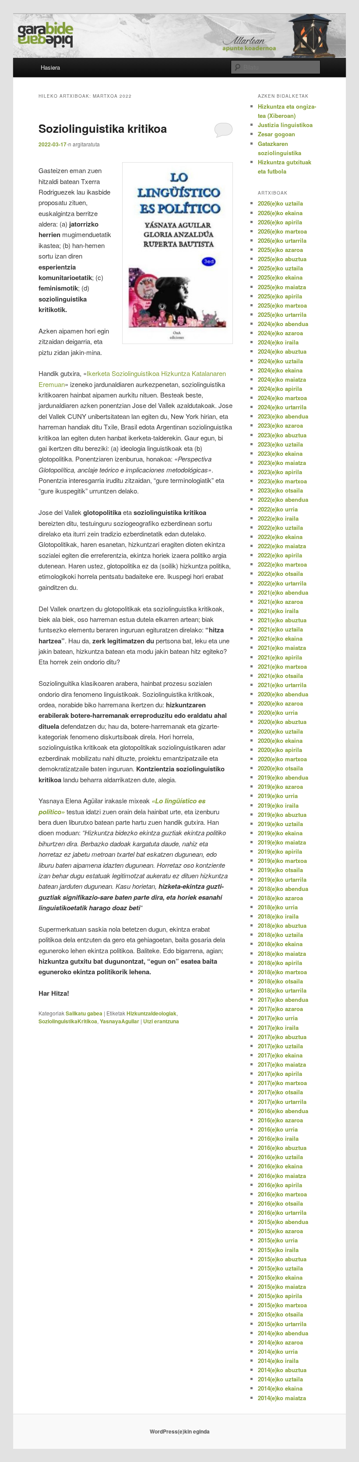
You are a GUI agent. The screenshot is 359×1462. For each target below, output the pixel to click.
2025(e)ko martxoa (282, 305)
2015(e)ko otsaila (280, 1314)
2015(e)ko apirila (280, 1296)
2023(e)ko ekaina (280, 453)
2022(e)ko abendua (283, 499)
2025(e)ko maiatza (282, 287)
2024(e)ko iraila (278, 342)
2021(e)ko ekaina (280, 638)
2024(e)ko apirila (280, 388)
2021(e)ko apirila (280, 657)
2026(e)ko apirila (280, 222)
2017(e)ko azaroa (280, 1008)
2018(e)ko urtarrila (282, 990)
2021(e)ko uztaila (280, 629)
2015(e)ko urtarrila (282, 1324)
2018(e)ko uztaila (280, 934)
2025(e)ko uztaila (280, 268)
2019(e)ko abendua (283, 777)
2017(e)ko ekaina (280, 1055)
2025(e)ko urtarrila (282, 314)
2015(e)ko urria (278, 1240)
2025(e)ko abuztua (282, 259)
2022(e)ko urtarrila (282, 583)
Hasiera (50, 67)
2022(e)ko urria (278, 509)
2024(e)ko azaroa (280, 333)
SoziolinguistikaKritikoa (68, 1021)
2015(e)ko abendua (283, 1221)
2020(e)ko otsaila (280, 768)
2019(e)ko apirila (280, 851)
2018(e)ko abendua (283, 888)
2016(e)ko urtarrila (282, 1212)
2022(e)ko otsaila (280, 573)
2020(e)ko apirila (280, 749)
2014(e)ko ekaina (280, 1388)
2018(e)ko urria (278, 907)
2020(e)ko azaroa (280, 703)
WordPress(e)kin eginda (180, 1431)
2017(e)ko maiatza (282, 1064)
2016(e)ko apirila (280, 1185)
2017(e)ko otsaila (280, 1092)
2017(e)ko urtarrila (282, 1101)
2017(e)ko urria (278, 1018)
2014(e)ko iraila (278, 1360)
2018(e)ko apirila (280, 962)
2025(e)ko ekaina (280, 277)
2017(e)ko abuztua (282, 1037)
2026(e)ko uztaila (280, 203)
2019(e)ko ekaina (280, 833)
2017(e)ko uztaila (280, 1046)
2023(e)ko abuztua (282, 435)
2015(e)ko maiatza (282, 1286)
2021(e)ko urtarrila (282, 685)
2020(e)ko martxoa (282, 759)
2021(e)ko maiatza (282, 647)
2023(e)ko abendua (283, 416)
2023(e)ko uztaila (280, 444)
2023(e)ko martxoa (282, 481)
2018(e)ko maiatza (282, 953)
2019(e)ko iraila (278, 805)
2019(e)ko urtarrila (282, 879)
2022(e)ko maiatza (282, 546)
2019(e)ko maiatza (282, 842)
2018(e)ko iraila (278, 916)
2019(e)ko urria (278, 795)
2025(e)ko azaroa (280, 249)
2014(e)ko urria (278, 1351)
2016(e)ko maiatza (282, 1175)
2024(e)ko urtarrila (282, 407)
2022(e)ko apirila (280, 555)
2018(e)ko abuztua (282, 925)
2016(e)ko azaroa (280, 1120)
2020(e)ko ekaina (280, 740)
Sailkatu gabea (84, 1013)
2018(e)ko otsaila (280, 981)
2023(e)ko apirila (280, 472)
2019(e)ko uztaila (280, 824)
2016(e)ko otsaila (280, 1203)
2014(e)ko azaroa (280, 1342)
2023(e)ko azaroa (280, 425)
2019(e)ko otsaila (280, 870)
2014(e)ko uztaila (280, 1379)
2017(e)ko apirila (280, 1073)
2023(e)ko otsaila (280, 490)
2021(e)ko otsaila (280, 675)
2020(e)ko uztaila (280, 731)
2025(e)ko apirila (280, 296)
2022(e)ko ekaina (280, 536)
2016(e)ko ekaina (280, 1166)
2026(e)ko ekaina (280, 213)
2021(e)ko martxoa (282, 666)
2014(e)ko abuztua (282, 1370)
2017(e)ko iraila (278, 1027)
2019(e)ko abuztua (282, 814)
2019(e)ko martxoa (282, 860)
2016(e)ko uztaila (280, 1157)
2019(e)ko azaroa (280, 786)
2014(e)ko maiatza (282, 1398)
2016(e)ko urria (278, 1129)
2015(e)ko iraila (278, 1250)
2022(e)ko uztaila (280, 527)
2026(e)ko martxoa (282, 231)
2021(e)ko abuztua (282, 620)
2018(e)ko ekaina (280, 944)
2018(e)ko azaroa (280, 898)
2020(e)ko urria (278, 712)
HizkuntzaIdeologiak (151, 1013)
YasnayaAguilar (119, 1021)
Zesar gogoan (276, 134)
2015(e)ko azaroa (280, 1231)
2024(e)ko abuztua (282, 351)
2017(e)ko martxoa (282, 1083)
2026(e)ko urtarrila (282, 240)
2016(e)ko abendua (283, 1111)
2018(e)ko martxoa (282, 972)
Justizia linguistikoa (285, 125)
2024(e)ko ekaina (280, 370)
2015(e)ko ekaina (280, 1277)
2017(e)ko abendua (283, 999)
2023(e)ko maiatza (282, 462)
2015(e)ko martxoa (282, 1305)
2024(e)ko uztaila (280, 361)
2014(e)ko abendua (283, 1333)
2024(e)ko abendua (283, 323)
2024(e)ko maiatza (282, 379)
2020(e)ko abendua (283, 694)
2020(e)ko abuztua (282, 721)
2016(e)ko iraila (278, 1138)
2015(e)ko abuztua (282, 1259)
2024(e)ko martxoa (282, 398)
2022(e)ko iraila (278, 518)
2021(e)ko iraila (278, 611)
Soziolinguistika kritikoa (103, 128)
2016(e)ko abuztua (282, 1147)
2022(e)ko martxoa (282, 564)
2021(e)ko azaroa (280, 601)
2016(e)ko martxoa (282, 1194)
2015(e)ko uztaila (280, 1268)
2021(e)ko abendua (283, 592)
